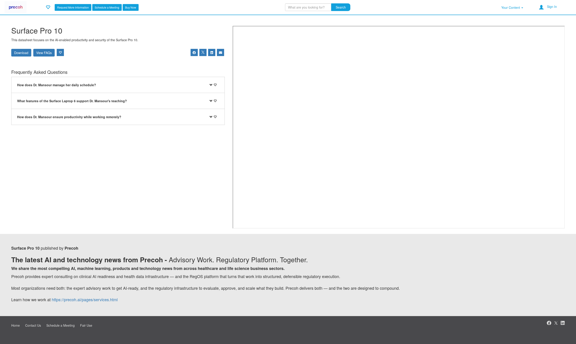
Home (15, 325)
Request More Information (73, 7)
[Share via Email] (220, 52)
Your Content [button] (511, 7)
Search (341, 7)
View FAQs (44, 52)
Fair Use (86, 325)
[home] (15, 7)
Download (21, 52)
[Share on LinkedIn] (211, 52)
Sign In (552, 6)
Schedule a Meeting (107, 7)
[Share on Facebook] (194, 52)
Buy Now (130, 7)
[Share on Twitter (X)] (203, 52)
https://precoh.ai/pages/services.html (85, 299)
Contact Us (33, 325)
